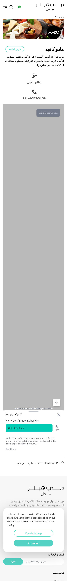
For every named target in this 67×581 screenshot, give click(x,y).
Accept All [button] (33, 543)
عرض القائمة (15, 49)
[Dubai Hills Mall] (50, 6)
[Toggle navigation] (5, 7)
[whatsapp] (19, 7)
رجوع (61, 16)
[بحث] (11, 7)
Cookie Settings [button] (33, 533)
